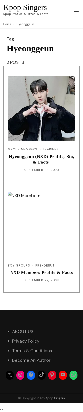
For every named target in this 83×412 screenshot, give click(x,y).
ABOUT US (22, 331)
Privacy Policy (25, 341)
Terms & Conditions (32, 350)
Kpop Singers (25, 7)
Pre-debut (45, 265)
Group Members (22, 149)
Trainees (51, 149)
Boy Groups (19, 265)
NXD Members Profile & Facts (41, 272)
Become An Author (31, 360)
